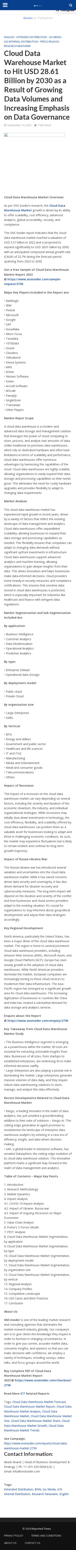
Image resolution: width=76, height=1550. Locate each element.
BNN (38, 1489)
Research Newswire (17, 46)
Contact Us (32, 1543)
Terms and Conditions (46, 1535)
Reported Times (41, 1528)
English (9, 37)
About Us (10, 1543)
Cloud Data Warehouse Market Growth (37, 1423)
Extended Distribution (32, 37)
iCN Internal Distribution (21, 41)
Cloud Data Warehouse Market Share (35, 1421)
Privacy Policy (13, 1535)
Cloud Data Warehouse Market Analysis (38, 1409)
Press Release (49, 41)
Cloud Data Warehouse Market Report (29, 1406)
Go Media (55, 37)
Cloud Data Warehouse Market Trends (34, 1428)
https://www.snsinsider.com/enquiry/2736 (37, 1021)
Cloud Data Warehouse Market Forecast (39, 1402)
